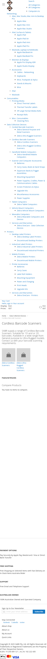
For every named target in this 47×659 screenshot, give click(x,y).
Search (31, 1)
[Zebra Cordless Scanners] (8, 355)
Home (4, 316)
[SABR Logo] (18, 5)
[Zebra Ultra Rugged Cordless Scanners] (23, 355)
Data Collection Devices (18, 316)
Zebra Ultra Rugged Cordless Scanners (21, 366)
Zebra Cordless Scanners (8, 364)
